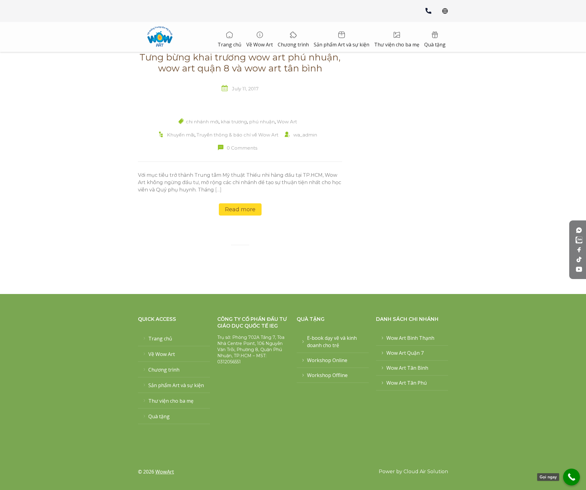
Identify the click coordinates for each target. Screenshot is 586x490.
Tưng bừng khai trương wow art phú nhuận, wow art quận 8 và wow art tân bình (240, 63)
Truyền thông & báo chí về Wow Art (237, 135)
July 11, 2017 (245, 89)
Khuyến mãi (180, 135)
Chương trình (293, 44)
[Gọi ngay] (571, 477)
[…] (218, 190)
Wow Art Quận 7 (405, 353)
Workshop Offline (327, 375)
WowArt (164, 471)
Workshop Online (327, 360)
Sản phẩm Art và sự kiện (341, 44)
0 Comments (242, 148)
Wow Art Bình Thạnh (410, 338)
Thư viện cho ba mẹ (396, 44)
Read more (240, 209)
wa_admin (305, 135)
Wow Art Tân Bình (407, 368)
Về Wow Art (259, 44)
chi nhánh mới (202, 122)
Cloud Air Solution (425, 471)
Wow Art (287, 122)
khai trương (234, 122)
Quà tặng (435, 44)
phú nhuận (262, 122)
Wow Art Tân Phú (406, 382)
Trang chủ (229, 44)
